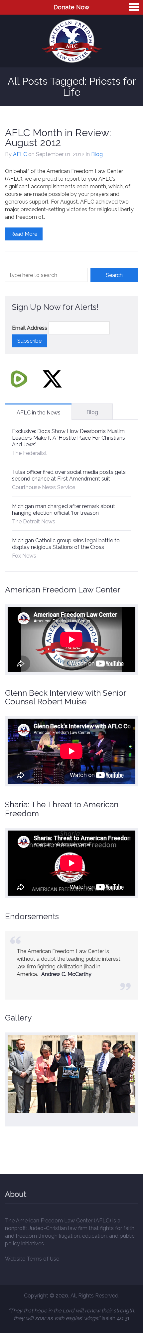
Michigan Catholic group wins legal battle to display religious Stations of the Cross (66, 543)
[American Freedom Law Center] (71, 41)
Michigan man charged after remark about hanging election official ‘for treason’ (63, 509)
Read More (23, 234)
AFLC (20, 154)
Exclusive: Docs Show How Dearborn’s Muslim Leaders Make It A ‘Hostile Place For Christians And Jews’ (68, 438)
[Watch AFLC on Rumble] (19, 379)
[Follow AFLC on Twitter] (52, 379)
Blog (97, 154)
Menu (134, 7)
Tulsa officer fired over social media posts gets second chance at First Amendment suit (69, 475)
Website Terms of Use (32, 1259)
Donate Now (71, 7)
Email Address (29, 328)
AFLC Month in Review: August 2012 (58, 137)
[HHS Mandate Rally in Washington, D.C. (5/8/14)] (71, 1074)
